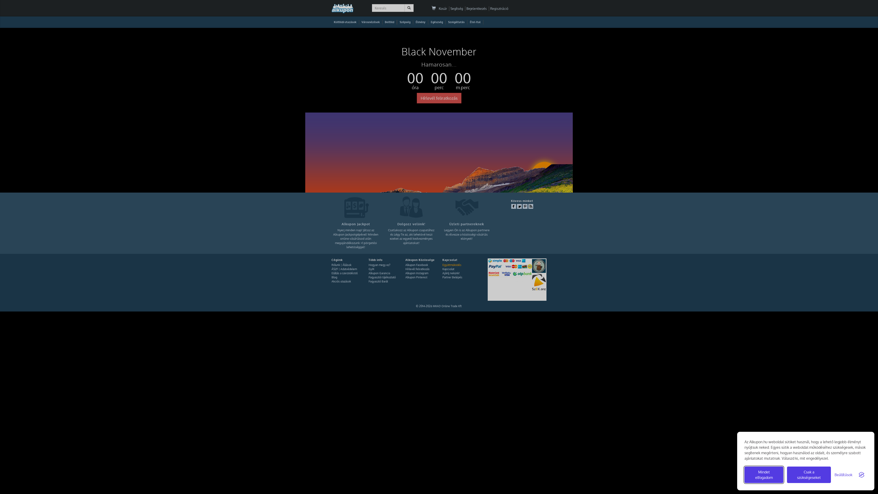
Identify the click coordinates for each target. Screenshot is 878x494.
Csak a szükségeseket (809, 475)
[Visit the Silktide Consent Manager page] (861, 474)
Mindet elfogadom (764, 475)
